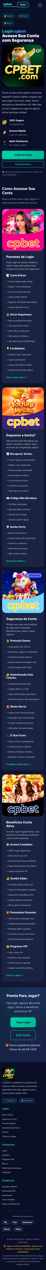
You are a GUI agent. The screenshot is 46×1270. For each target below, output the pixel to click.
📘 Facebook (26, 1100)
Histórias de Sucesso (11, 1168)
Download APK (8, 1191)
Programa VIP (8, 1159)
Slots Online (7, 1115)
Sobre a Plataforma (10, 1204)
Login (4, 1150)
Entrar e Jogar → (14, 975)
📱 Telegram (9, 1100)
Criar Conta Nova (23, 164)
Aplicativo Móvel (9, 1186)
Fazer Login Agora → (16, 377)
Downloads (7, 1195)
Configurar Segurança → (18, 764)
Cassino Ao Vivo (9, 1119)
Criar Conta (23, 1035)
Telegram (6, 1172)
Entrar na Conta (23, 155)
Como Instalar (8, 1199)
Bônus (5, 1163)
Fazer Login (23, 1022)
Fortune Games (9, 1123)
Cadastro (6, 1155)
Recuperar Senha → (16, 560)
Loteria (5, 1132)
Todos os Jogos (9, 1136)
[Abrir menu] (40, 5)
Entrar (23, 5)
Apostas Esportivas (10, 1128)
